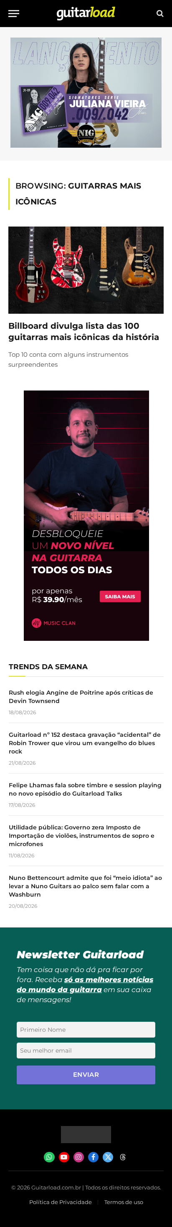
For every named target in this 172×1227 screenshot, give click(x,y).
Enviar (86, 1074)
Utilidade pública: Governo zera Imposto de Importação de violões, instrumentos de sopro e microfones (81, 836)
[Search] (159, 13)
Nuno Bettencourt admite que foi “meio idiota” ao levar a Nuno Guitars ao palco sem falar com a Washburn (85, 886)
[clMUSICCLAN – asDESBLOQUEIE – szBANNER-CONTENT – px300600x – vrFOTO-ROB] (86, 638)
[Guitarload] (86, 14)
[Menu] (13, 13)
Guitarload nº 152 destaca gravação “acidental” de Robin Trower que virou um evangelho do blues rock (85, 743)
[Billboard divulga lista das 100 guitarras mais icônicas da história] (86, 270)
